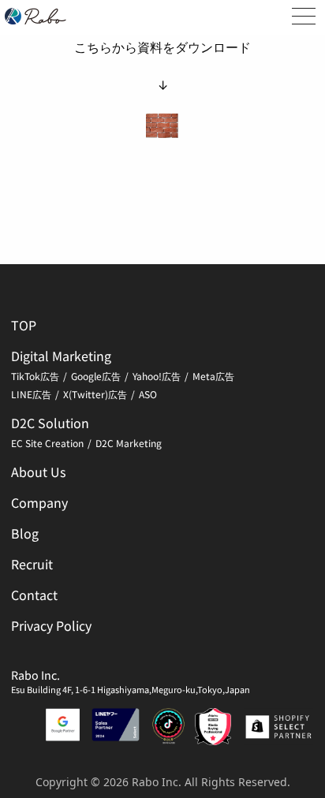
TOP (23, 324)
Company (39, 502)
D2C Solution (50, 422)
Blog (25, 533)
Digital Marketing (61, 355)
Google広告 (96, 375)
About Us (38, 471)
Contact (34, 594)
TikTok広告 (35, 375)
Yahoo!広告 (157, 375)
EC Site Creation (47, 442)
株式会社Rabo (35, 16)
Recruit (32, 563)
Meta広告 (213, 375)
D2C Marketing (128, 442)
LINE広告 (31, 394)
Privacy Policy (51, 625)
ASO (148, 394)
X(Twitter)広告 (95, 394)
